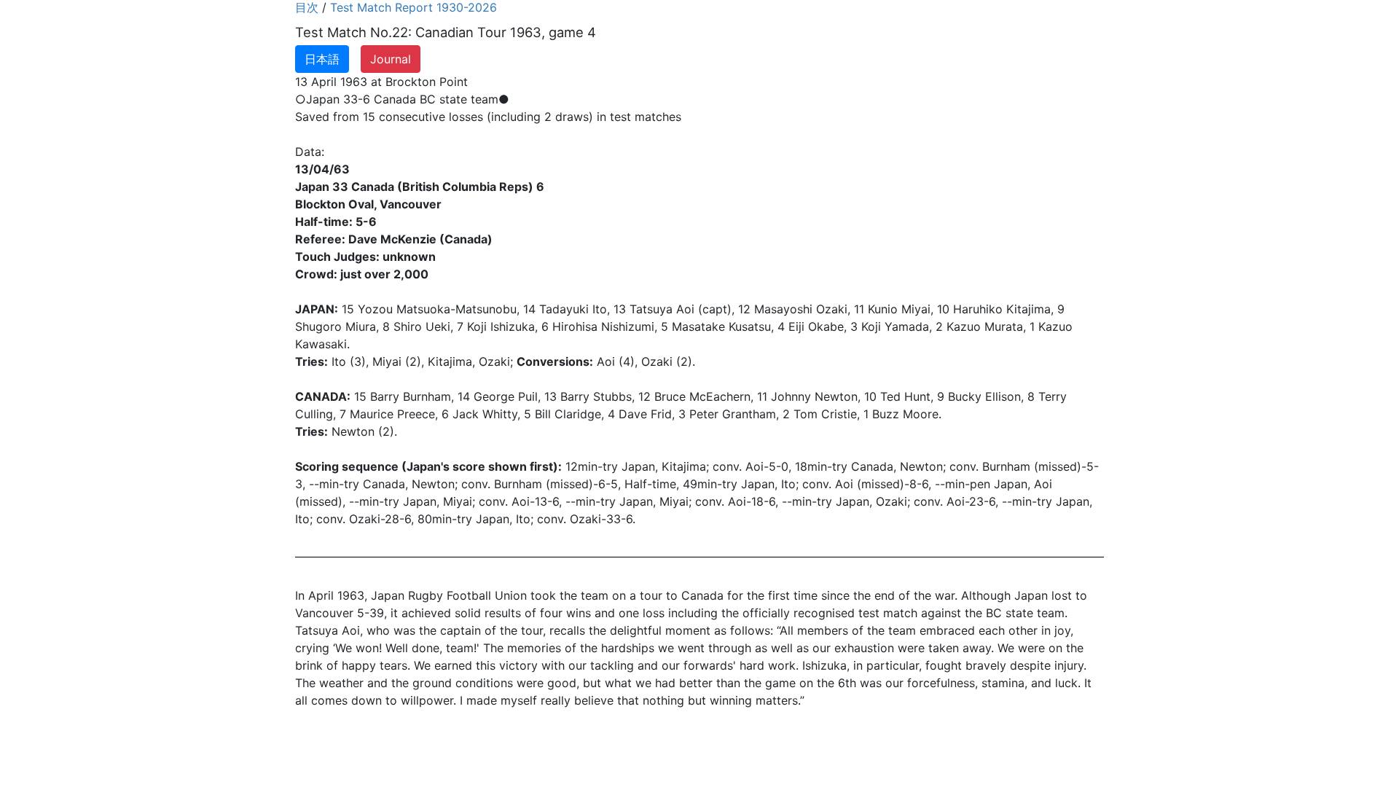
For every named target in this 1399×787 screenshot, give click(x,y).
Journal (390, 59)
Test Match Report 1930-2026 (413, 7)
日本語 (322, 59)
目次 (306, 7)
